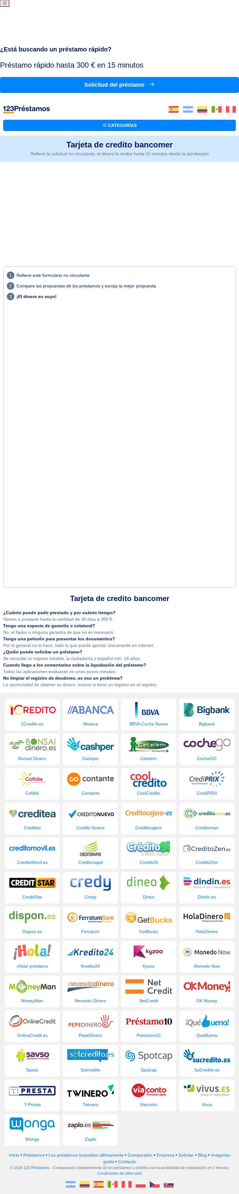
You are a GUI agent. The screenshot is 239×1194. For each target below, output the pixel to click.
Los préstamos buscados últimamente (86, 1155)
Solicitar (186, 1155)
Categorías (122, 125)
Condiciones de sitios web (119, 1173)
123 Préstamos (36, 1168)
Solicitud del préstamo (115, 85)
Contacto (127, 1161)
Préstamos (34, 1155)
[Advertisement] (119, 208)
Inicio (14, 1155)
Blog (202, 1155)
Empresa (165, 1155)
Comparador (140, 1155)
